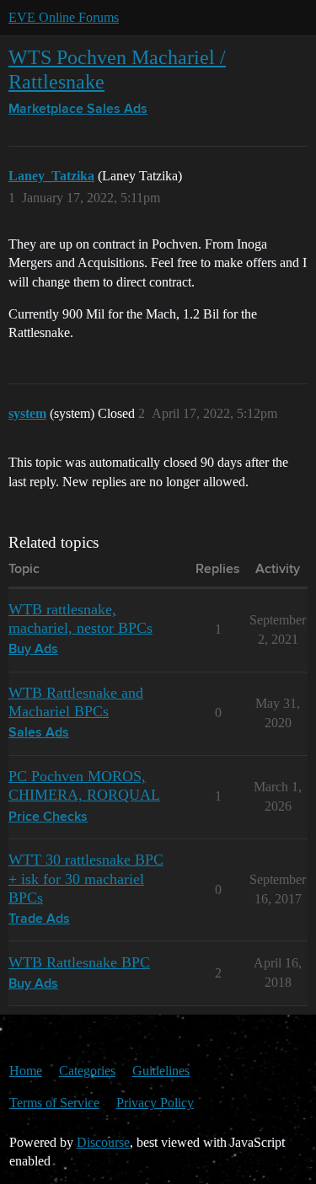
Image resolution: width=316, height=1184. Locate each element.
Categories (87, 1070)
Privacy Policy (155, 1103)
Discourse (103, 1142)
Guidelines (161, 1070)
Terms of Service (54, 1103)
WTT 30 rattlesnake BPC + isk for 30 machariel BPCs (85, 878)
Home (25, 1070)
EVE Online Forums (63, 17)
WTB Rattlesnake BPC (79, 962)
